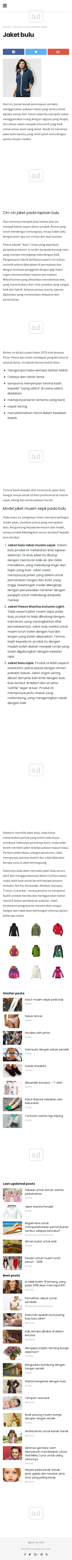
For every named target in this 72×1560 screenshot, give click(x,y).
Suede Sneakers (35, 1066)
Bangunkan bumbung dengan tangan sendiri (45, 1367)
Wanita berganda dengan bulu (45, 1381)
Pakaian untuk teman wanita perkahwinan (44, 1192)
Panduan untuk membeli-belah (30, 26)
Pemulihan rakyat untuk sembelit (41, 1300)
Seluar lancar (33, 1016)
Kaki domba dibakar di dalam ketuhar (44, 1333)
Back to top (36, 1542)
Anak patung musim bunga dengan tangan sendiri (43, 1416)
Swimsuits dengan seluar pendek (47, 1049)
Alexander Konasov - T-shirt (43, 1083)
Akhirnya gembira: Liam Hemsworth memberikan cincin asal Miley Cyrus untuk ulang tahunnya (46, 1453)
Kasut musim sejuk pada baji (44, 999)
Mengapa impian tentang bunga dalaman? (47, 1350)
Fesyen (7, 26)
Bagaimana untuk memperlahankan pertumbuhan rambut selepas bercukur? (47, 1227)
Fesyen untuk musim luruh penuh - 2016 (42, 1260)
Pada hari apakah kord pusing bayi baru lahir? (44, 1317)
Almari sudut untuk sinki (41, 1241)
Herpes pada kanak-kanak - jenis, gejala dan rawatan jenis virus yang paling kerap (45, 1473)
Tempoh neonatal (37, 1398)
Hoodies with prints (37, 1033)
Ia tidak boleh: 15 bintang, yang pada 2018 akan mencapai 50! (45, 1283)
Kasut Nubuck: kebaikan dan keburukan (43, 1101)
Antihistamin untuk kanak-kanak (46, 1431)
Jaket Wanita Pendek (39, 1207)
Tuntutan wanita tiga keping (44, 1116)
